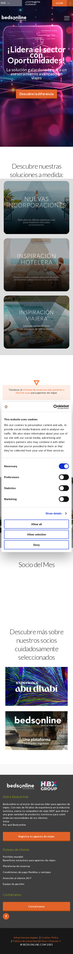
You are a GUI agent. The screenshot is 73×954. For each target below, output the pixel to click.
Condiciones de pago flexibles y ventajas (27, 872)
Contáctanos (36, 906)
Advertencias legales (26, 937)
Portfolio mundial (13, 856)
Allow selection (36, 534)
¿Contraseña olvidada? (32, 3)
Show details (54, 513)
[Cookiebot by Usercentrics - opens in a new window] (53, 407)
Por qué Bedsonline (14, 824)
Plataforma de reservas (16, 866)
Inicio (6, 821)
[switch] (64, 477)
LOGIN (59, 3)
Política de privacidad (25, 941)
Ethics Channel (49, 941)
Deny (36, 544)
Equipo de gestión (13, 883)
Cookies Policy (49, 937)
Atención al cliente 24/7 (17, 878)
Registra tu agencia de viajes (36, 836)
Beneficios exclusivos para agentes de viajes (29, 860)
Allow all (36, 524)
